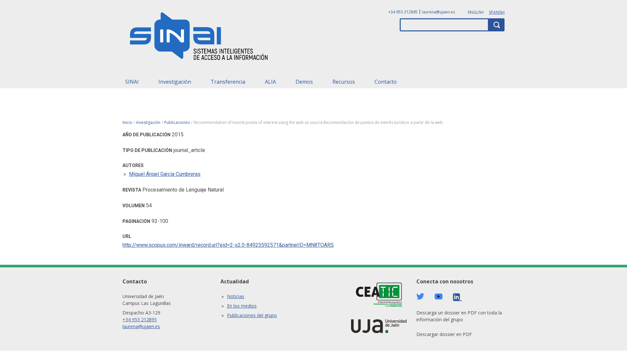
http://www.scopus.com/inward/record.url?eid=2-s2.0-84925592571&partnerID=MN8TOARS (228, 245)
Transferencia (228, 81)
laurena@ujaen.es (438, 12)
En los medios (242, 306)
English (476, 12)
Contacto (386, 81)
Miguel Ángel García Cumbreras (165, 174)
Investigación (174, 81)
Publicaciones (177, 122)
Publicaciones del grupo (252, 315)
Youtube (438, 297)
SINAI (132, 81)
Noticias (235, 296)
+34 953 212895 (403, 12)
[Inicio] (199, 38)
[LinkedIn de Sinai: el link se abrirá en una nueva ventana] (457, 297)
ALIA (270, 81)
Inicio (127, 122)
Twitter (420, 296)
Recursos (343, 81)
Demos (304, 81)
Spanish (497, 12)
